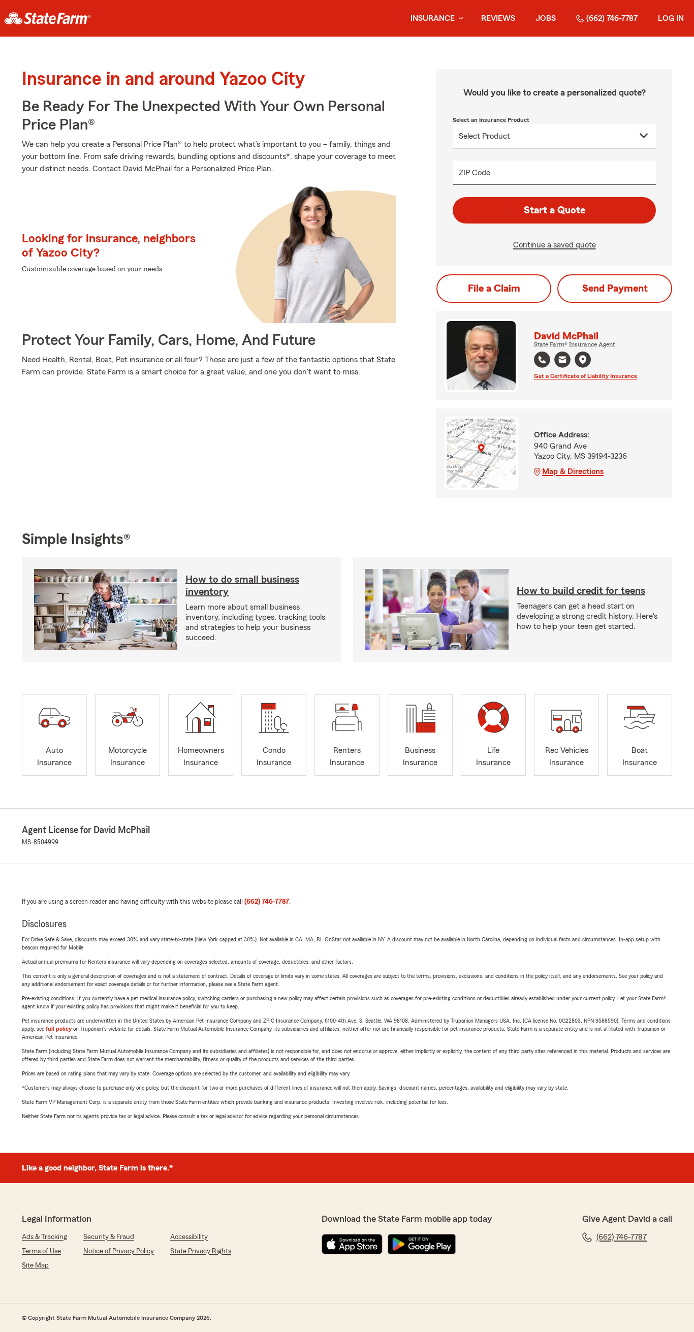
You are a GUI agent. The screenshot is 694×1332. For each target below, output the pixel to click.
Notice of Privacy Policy (118, 1251)
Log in (671, 18)
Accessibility (189, 1237)
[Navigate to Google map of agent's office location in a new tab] (583, 360)
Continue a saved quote (554, 245)
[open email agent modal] (562, 361)
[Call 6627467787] (542, 360)
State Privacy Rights (200, 1251)
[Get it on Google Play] (422, 1244)
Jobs (545, 18)
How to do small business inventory (242, 586)
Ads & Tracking (44, 1237)
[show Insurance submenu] (459, 18)
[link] (47, 18)
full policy (59, 1029)
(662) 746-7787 (612, 18)
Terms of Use (41, 1251)
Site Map (35, 1265)
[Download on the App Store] (352, 1244)
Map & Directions (573, 471)
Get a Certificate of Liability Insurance (585, 376)
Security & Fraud (108, 1237)
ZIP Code (474, 173)
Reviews (498, 18)
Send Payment (615, 288)
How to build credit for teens (581, 591)
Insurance (433, 18)
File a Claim (494, 288)
